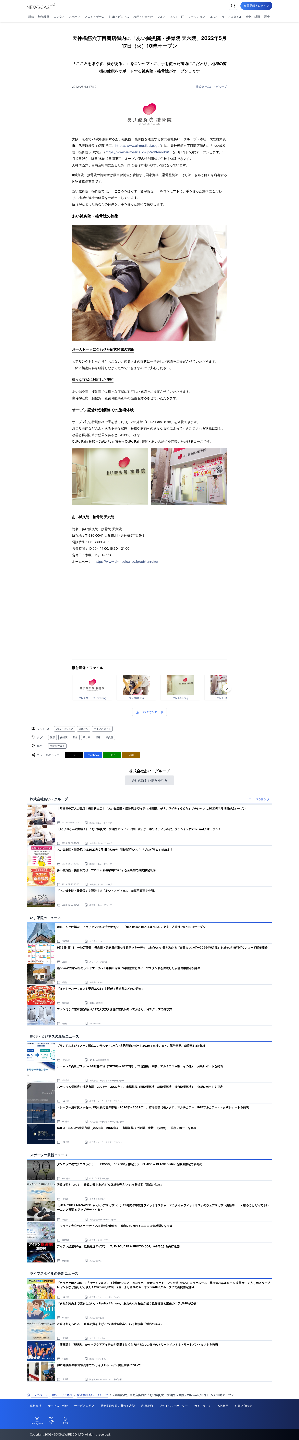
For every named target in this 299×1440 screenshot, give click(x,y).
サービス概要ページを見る (269, 1431)
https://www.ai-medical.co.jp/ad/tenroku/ (137, 152)
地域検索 (43, 16)
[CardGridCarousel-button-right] (227, 688)
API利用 (223, 1405)
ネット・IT (177, 16)
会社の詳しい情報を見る (149, 780)
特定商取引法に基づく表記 (118, 1405)
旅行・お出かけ (143, 16)
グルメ (161, 16)
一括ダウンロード (152, 712)
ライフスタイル (232, 16)
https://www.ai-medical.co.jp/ (138, 146)
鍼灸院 (109, 737)
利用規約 (147, 1405)
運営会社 (35, 1405)
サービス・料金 (58, 1405)
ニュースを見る (257, 799)
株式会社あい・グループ (211, 86)
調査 (267, 16)
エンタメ (59, 16)
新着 (31, 16)
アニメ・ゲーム (95, 16)
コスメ (213, 16)
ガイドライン (202, 1405)
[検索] (233, 6)
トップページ (39, 1395)
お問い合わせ (243, 1405)
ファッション (196, 16)
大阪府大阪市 (57, 745)
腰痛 (98, 737)
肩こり (86, 737)
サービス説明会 (84, 1405)
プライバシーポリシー (173, 1405)
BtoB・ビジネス (119, 16)
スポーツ (74, 16)
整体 (75, 737)
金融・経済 (253, 16)
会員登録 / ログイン (256, 5)
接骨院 (64, 737)
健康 (52, 737)
